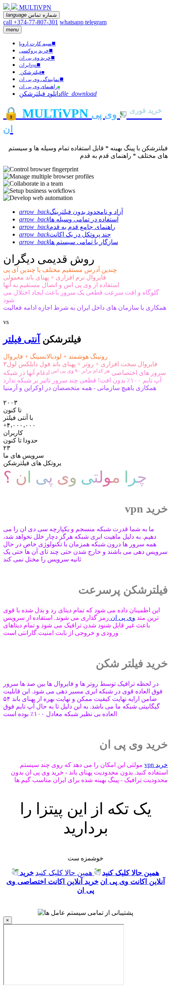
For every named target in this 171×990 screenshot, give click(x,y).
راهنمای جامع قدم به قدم (67, 226)
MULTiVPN (35, 7)
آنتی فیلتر (21, 339)
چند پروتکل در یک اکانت (65, 234)
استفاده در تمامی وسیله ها (69, 219)
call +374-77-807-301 (30, 22)
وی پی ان (122, 617)
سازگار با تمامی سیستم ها (68, 242)
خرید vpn (156, 764)
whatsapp (72, 22)
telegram (96, 22)
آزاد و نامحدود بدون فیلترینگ (71, 211)
